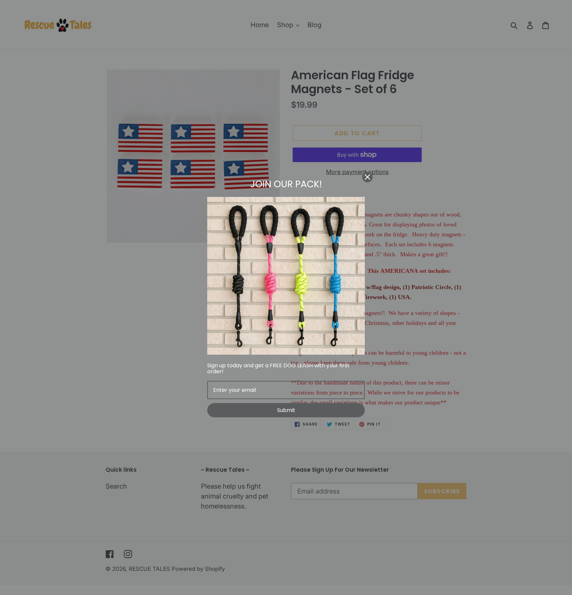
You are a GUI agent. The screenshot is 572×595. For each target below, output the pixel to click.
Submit (286, 410)
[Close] (367, 177)
